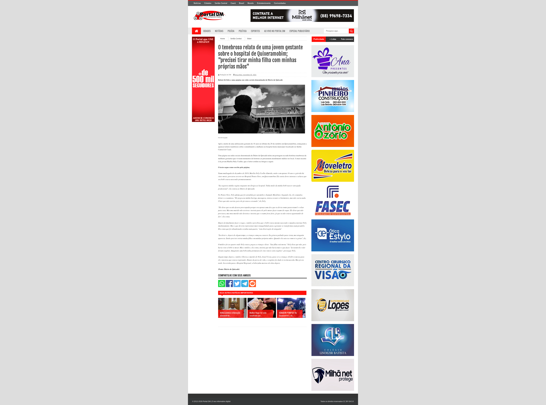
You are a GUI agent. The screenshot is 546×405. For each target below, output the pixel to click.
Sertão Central (221, 3)
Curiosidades (280, 3)
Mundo (251, 3)
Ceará (233, 3)
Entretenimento (264, 3)
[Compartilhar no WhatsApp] (221, 286)
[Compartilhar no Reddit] (252, 286)
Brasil (241, 3)
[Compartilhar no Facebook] (229, 286)
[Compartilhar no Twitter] (237, 286)
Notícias (197, 3)
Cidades (207, 3)
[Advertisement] (203, 169)
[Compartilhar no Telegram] (244, 286)
